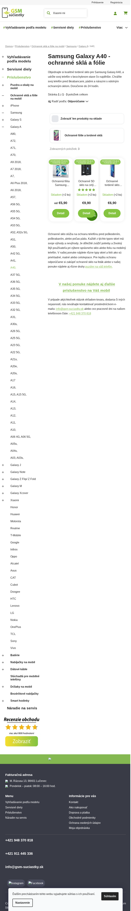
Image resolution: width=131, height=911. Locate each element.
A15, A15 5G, (18, 394)
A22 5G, (15, 352)
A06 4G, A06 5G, (20, 436)
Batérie (15, 655)
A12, (13, 415)
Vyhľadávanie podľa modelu (19, 59)
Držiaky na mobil (21, 686)
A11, (13, 422)
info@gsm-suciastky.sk (70, 308)
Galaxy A (15, 126)
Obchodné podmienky (82, 817)
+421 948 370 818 (80, 313)
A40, (13, 267)
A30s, (13, 324)
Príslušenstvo (19, 77)
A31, (13, 317)
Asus (13, 570)
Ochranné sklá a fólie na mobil (24, 97)
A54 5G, (15, 218)
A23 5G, (15, 345)
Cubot (14, 584)
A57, (13, 197)
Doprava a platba (79, 812)
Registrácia (116, 2)
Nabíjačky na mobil (22, 662)
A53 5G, (15, 225)
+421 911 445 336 (19, 853)
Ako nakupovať (78, 807)
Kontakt (73, 802)
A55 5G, (15, 211)
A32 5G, (15, 309)
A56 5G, (15, 204)
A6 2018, (15, 190)
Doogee (15, 591)
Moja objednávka (79, 828)
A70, (13, 154)
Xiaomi (14, 500)
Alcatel (14, 563)
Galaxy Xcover (19, 493)
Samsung (16, 112)
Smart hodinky (19, 700)
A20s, (13, 373)
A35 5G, (15, 288)
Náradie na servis (22, 708)
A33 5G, (15, 302)
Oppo (13, 556)
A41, (13, 260)
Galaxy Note (17, 472)
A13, (13, 408)
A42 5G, (15, 253)
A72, (13, 140)
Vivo (13, 648)
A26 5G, (15, 331)
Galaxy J (15, 465)
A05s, (13, 443)
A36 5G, (15, 281)
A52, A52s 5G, (19, 232)
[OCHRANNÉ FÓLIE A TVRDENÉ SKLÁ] (61, 168)
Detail (60, 213)
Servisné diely (19, 69)
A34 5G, (15, 295)
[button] (87, 118)
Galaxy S (15, 119)
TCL (13, 634)
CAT (13, 577)
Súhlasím (110, 896)
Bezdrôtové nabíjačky (24, 693)
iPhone (14, 105)
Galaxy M (16, 486)
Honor (14, 507)
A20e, (14, 366)
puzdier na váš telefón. (99, 266)
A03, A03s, (17, 457)
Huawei (15, 514)
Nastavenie (22, 902)
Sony (13, 641)
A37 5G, (15, 274)
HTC (13, 598)
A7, (12, 176)
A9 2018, (15, 162)
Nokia (14, 620)
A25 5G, (15, 338)
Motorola (15, 521)
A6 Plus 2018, (18, 183)
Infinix (14, 549)
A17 (12, 380)
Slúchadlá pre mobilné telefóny (24, 678)
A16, (13, 387)
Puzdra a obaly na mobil (22, 86)
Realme (15, 528)
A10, (13, 429)
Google (14, 542)
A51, (13, 239)
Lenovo (14, 605)
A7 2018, (15, 169)
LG (12, 612)
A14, (13, 401)
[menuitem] (26, 27)
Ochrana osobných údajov (85, 822)
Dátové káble (18, 669)
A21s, (13, 359)
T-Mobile (15, 535)
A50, (13, 246)
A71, (13, 147)
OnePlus (15, 627)
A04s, (13, 450)
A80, (13, 133)
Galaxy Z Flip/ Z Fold (23, 479)
